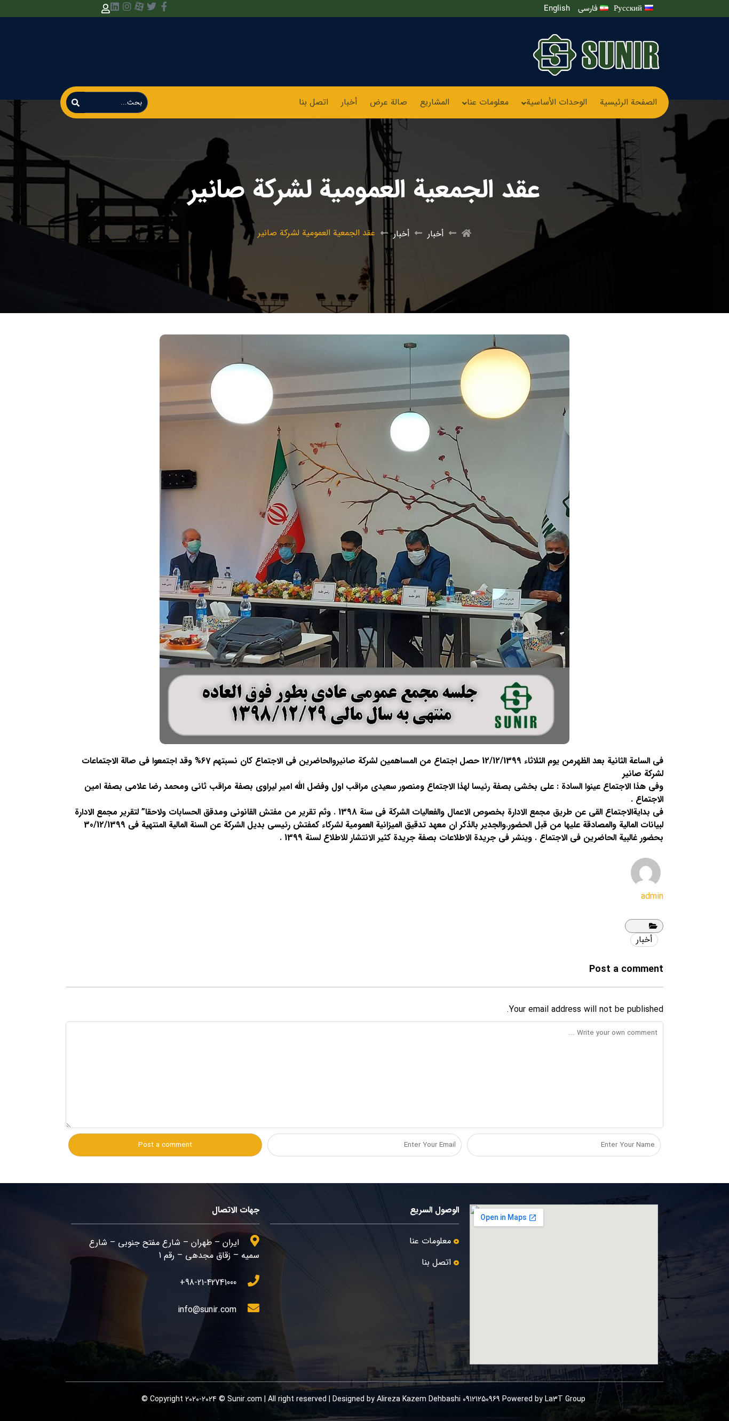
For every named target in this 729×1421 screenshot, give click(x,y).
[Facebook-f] (164, 6)
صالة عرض (388, 102)
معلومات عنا (488, 102)
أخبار (349, 102)
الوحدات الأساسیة (556, 102)
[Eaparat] (139, 6)
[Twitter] (151, 6)
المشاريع (434, 102)
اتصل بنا (313, 102)
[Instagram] (127, 6)
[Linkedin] (115, 6)
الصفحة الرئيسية (628, 102)
